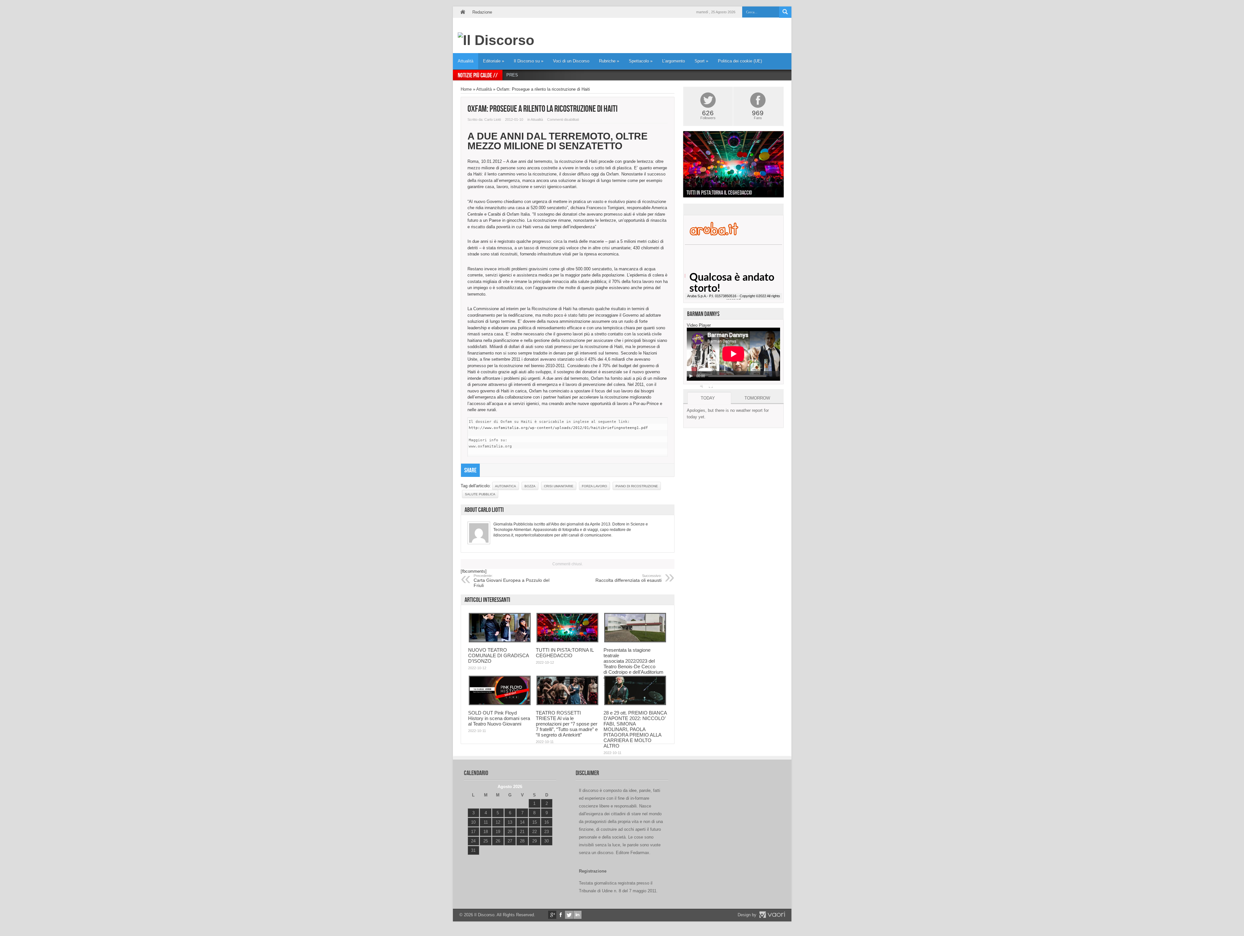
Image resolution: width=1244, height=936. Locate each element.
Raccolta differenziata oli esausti (628, 578)
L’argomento (673, 61)
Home (462, 12)
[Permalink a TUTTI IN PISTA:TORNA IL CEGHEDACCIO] (567, 640)
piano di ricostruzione (637, 486)
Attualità (465, 61)
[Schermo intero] (710, 386)
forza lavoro (594, 486)
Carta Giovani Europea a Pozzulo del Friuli (511, 581)
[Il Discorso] (496, 40)
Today (708, 398)
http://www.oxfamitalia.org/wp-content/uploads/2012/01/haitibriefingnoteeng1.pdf (558, 428)
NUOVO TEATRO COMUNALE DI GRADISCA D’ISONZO (498, 655)
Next (788, 166)
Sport (701, 61)
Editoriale (493, 61)
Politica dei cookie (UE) (740, 61)
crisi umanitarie (558, 486)
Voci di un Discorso (571, 61)
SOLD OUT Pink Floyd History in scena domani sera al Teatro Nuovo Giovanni (499, 718)
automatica (505, 486)
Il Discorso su (528, 61)
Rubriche (609, 61)
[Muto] (702, 386)
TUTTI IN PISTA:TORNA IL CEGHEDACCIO (564, 652)
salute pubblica (480, 494)
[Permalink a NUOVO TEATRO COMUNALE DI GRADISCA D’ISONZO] (500, 640)
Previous (678, 166)
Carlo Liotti (492, 119)
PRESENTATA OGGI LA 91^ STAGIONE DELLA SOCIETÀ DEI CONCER (575, 75)
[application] (733, 354)
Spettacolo (640, 61)
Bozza (530, 486)
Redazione (482, 12)
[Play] (691, 375)
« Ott (472, 858)
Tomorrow (757, 398)
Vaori (772, 914)
